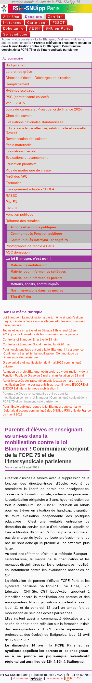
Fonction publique (19, 214)
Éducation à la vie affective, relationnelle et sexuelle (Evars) (46, 130)
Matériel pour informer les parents (35, 278)
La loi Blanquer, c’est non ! (52, 39)
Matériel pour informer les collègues (37, 271)
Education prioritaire (21, 164)
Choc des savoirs (19, 116)
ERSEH (11, 208)
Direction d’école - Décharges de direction (38, 78)
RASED (11, 195)
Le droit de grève (19, 71)
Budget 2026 (16, 65)
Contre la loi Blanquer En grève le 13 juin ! (31, 339)
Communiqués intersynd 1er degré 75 (38, 240)
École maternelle (19, 145)
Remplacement (17, 84)
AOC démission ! (19, 252)
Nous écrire (20, 678)
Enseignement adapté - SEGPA (30, 189)
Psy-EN (11, 202)
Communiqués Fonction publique (35, 233)
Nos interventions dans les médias (35, 290)
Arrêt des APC (16, 176)
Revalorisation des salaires (26, 139)
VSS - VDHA (15, 103)
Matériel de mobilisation (27, 265)
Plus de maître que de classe (28, 170)
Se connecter (54, 678)
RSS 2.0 (75, 678)
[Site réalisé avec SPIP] (36, 678)
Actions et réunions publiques (32, 227)
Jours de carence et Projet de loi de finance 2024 (44, 109)
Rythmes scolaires (20, 90)
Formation (14, 183)
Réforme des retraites (22, 221)
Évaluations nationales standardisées (34, 122)
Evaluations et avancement (27, 157)
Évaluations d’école (21, 151)
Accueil (6, 39)
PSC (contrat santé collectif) (27, 97)
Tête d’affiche (19, 297)
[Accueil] (46, 12)
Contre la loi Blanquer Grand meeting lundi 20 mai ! (37, 344)
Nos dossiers (23, 39)
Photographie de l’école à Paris (30, 246)
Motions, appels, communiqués (33, 284)
